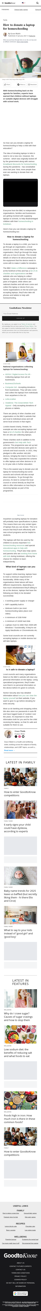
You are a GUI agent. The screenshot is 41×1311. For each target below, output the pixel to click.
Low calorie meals (30, 1230)
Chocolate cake (30, 1226)
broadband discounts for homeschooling (20, 164)
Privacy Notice (28, 326)
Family (5, 20)
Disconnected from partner (30, 1243)
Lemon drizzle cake (11, 1226)
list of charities (15, 432)
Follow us (22, 84)
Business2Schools (13, 383)
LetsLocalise (10, 399)
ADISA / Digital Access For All (17, 374)
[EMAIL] (23, 736)
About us (20, 1263)
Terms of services (27, 324)
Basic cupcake (10, 1230)
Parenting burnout (10, 1239)
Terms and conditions (20, 1273)
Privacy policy (20, 1276)
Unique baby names (21, 9)
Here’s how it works (22, 42)
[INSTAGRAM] (20, 736)
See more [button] (20, 515)
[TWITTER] (16, 736)
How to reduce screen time (11, 1213)
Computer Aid (11, 387)
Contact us (20, 1269)
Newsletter (33, 84)
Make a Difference (19, 268)
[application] (20, 191)
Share (8, 84)
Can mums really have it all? (10, 1243)
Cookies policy (20, 1279)
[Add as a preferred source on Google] (20, 1293)
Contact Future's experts (20, 1266)
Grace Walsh (15, 33)
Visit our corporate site (29, 1303)
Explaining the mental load (30, 1239)
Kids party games (30, 1217)
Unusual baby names (30, 1213)
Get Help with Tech (23, 442)
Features (32, 36)
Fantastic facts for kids (11, 1217)
